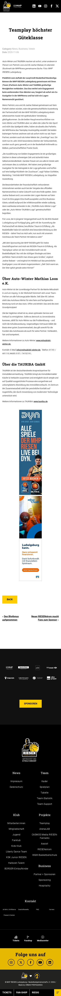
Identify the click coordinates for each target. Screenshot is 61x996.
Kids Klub (16, 846)
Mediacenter (43, 940)
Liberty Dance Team (16, 851)
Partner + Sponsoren (44, 874)
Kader (45, 781)
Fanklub (16, 840)
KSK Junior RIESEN (16, 857)
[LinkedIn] (33, 6)
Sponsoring (45, 880)
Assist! (44, 843)
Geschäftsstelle (23, 909)
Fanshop (28, 940)
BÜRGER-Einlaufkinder (16, 868)
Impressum (16, 781)
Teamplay (44, 823)
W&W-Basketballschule (44, 855)
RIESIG (35, 992)
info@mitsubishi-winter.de (28, 350)
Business (44, 866)
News (16, 773)
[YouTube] (39, 6)
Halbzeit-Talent (16, 863)
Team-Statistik (44, 798)
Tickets (16, 940)
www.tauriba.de (41, 401)
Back (10, 599)
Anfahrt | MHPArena (9, 909)
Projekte (44, 815)
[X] (20, 962)
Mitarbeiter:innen (16, 823)
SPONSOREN (30, 703)
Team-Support (44, 804)
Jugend (16, 834)
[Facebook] (51, 6)
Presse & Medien (9, 915)
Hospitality (45, 885)
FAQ (37, 909)
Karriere (51, 909)
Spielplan (45, 787)
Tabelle (45, 792)
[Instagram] (45, 6)
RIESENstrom (45, 849)
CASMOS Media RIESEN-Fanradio (45, 836)
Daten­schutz (16, 787)
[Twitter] (57, 6)
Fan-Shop (21, 992)
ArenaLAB (44, 829)
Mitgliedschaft (16, 829)
